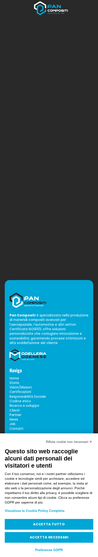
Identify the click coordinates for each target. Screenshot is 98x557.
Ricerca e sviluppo (24, 405)
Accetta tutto (49, 524)
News (14, 419)
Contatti (16, 428)
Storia (14, 383)
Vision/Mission (21, 387)
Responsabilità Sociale (28, 396)
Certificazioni (20, 392)
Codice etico (20, 401)
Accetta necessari (49, 537)
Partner (15, 414)
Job (12, 424)
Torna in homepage (49, 254)
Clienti (15, 410)
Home (14, 378)
